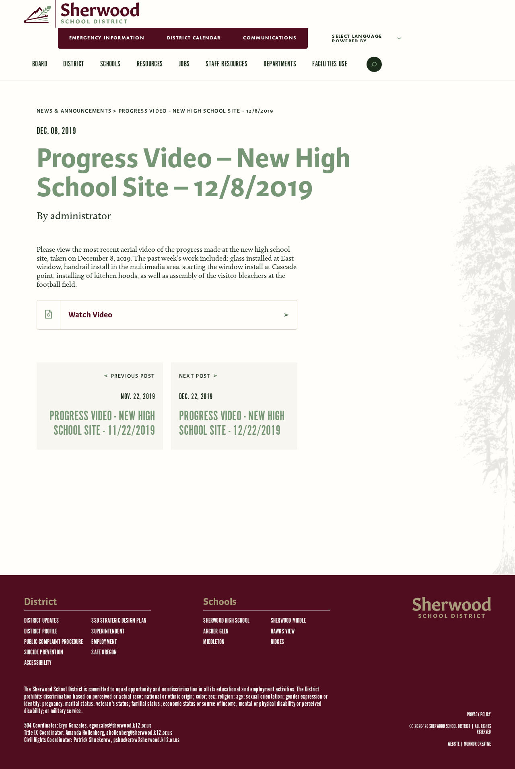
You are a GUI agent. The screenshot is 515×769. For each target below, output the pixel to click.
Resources (150, 64)
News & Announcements (74, 111)
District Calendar (194, 38)
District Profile (40, 631)
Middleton (214, 642)
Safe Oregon (104, 652)
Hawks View (283, 631)
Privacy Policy (479, 715)
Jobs (184, 64)
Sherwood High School (226, 621)
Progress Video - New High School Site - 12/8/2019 (196, 111)
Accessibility (38, 663)
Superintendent (107, 631)
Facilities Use (329, 64)
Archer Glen (216, 631)
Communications (270, 38)
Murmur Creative (477, 744)
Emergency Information (106, 38)
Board (39, 64)
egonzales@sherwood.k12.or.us (120, 726)
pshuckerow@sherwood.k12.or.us (146, 740)
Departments (280, 64)
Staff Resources (226, 64)
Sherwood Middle (288, 621)
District (73, 64)
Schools (110, 64)
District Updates (41, 621)
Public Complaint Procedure (53, 642)
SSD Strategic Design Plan (118, 621)
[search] (368, 64)
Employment (104, 642)
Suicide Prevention (43, 652)
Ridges (277, 642)
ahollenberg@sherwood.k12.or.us (139, 733)
